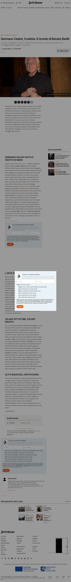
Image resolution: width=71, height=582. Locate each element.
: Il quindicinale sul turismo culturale (27, 295)
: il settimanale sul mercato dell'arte (27, 289)
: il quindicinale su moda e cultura (27, 293)
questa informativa (48, 301)
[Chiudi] (54, 273)
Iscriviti (20, 306)
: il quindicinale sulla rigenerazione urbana (29, 291)
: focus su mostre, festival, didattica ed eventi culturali (32, 287)
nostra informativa (36, 300)
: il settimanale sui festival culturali (27, 297)
